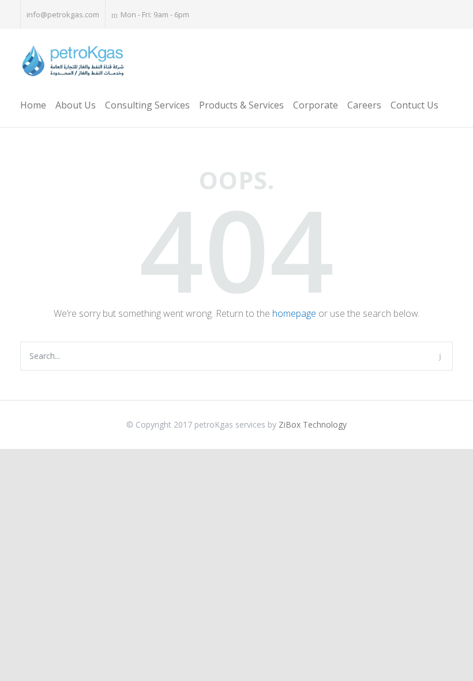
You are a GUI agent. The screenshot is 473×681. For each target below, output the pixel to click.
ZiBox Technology (313, 424)
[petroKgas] (72, 61)
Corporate (315, 105)
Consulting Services (147, 105)
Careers (364, 105)
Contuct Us (414, 105)
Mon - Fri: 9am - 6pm (155, 14)
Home (33, 105)
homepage (294, 313)
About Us (75, 105)
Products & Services (241, 105)
